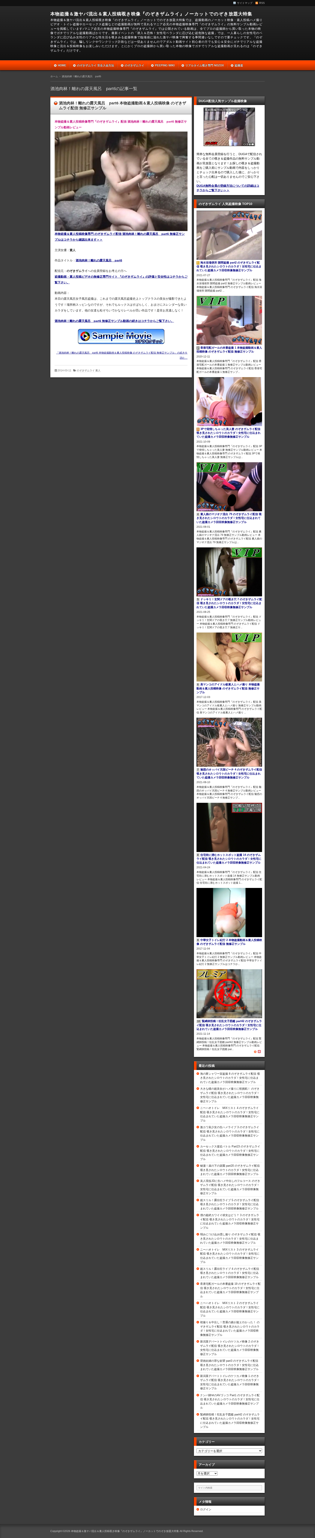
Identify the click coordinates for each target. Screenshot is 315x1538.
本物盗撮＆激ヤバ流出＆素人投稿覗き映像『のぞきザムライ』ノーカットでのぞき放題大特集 (151, 13)
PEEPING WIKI (165, 65)
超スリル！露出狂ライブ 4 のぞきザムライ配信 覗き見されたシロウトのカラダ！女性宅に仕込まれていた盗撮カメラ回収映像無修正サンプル (229, 1273)
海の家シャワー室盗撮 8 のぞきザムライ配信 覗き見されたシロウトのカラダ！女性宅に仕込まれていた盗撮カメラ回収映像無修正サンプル (230, 1078)
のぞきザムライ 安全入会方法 (95, 65)
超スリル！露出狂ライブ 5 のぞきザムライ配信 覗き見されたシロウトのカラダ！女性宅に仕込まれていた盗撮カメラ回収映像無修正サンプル (229, 1204)
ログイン (205, 1509)
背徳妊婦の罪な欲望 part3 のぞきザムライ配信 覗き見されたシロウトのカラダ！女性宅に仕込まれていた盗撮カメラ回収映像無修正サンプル (229, 1365)
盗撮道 (239, 65)
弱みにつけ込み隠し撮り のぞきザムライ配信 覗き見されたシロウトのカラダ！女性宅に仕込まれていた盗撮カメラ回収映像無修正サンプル (230, 1238)
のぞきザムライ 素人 (88, 370)
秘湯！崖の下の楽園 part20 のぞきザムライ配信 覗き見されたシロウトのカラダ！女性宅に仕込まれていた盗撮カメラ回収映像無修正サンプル (230, 1170)
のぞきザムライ (134, 65)
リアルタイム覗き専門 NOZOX (204, 65)
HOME (62, 65)
